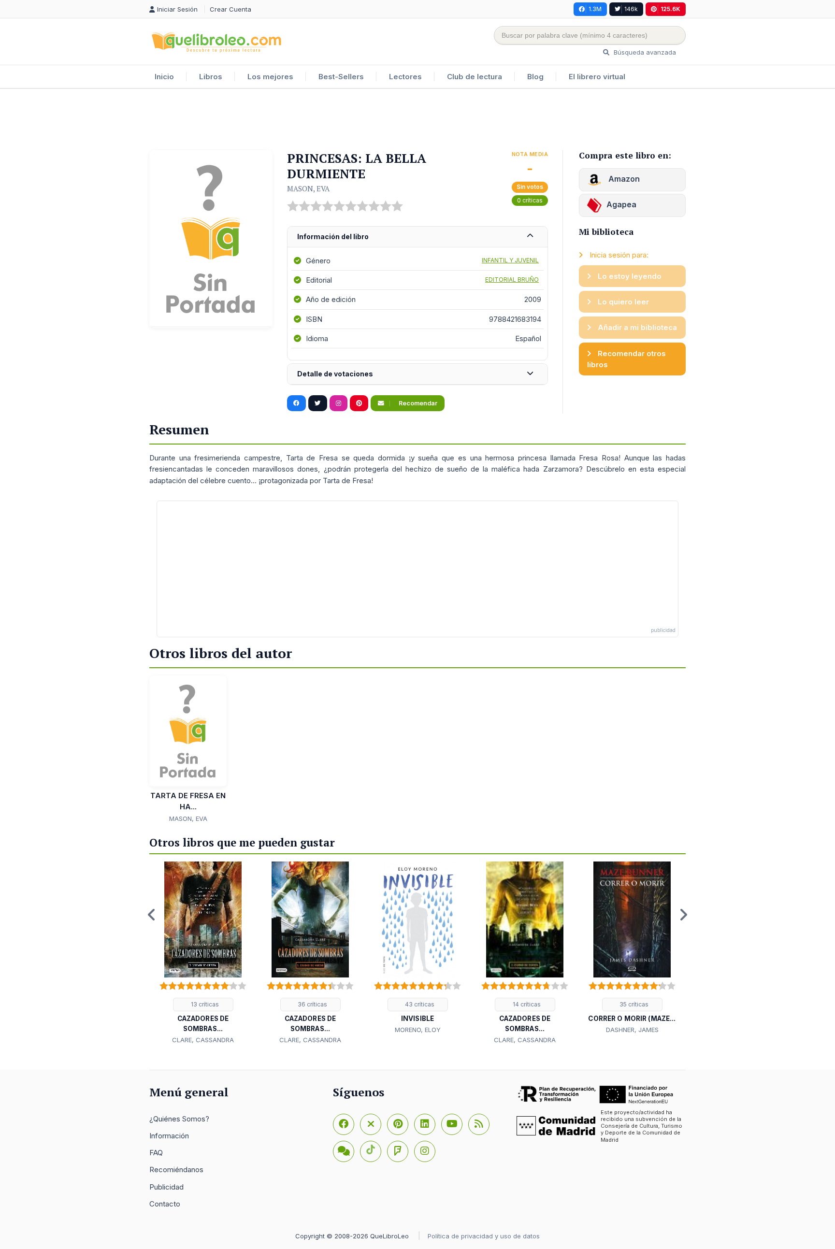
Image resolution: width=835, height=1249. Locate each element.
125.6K (670, 9)
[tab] (417, 237)
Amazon (623, 179)
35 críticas (633, 1004)
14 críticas (526, 1004)
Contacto (164, 1203)
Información (169, 1135)
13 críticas (204, 1004)
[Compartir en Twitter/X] (317, 403)
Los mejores (270, 76)
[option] (203, 953)
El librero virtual (597, 76)
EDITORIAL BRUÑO (512, 279)
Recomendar (417, 403)
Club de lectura (474, 76)
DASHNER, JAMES (632, 1030)
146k (631, 9)
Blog (535, 76)
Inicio (164, 76)
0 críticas (530, 200)
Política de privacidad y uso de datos (484, 1236)
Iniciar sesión (178, 9)
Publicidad (166, 1187)
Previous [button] (152, 915)
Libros (210, 76)
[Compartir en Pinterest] (359, 403)
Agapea (621, 204)
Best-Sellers (341, 76)
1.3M (595, 9)
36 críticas (311, 1004)
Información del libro (333, 236)
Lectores (405, 76)
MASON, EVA (308, 188)
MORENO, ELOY (418, 1030)
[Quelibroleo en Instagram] (338, 403)
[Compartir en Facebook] (296, 403)
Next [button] (683, 915)
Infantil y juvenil (510, 260)
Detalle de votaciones (335, 374)
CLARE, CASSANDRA (203, 1040)
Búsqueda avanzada (644, 52)
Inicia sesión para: (618, 254)
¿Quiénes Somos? (179, 1118)
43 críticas (418, 1004)
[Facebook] (343, 1124)
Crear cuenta (230, 9)
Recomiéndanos (176, 1169)
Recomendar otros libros (626, 359)
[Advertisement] (417, 120)
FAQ (156, 1152)
